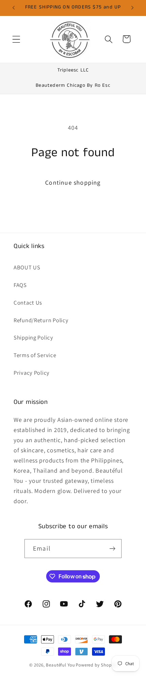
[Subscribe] (112, 548)
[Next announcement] (132, 7)
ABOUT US (27, 267)
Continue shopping (73, 182)
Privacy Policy (32, 372)
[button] (16, 39)
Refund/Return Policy (41, 320)
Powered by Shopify (96, 665)
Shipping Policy (33, 337)
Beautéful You (60, 665)
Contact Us (28, 302)
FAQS (20, 285)
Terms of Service (35, 355)
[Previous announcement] (13, 7)
